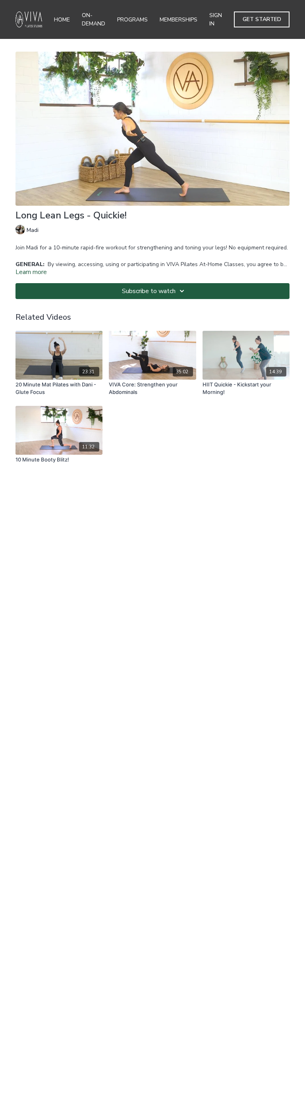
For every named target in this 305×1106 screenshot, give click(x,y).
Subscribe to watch (149, 291)
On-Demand (93, 19)
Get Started (262, 19)
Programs (132, 19)
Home (62, 19)
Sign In (215, 19)
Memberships (178, 19)
